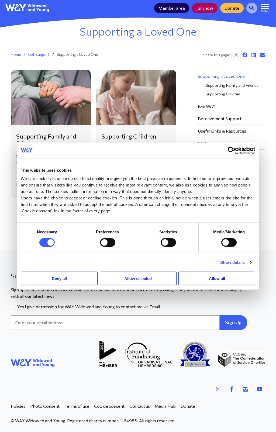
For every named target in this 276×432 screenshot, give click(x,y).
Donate (232, 8)
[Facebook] (244, 55)
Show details (232, 262)
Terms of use (76, 406)
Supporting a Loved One (221, 76)
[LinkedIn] (253, 55)
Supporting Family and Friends (46, 140)
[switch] (107, 242)
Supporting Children (129, 136)
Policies (18, 406)
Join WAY (207, 106)
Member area (171, 8)
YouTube (259, 389)
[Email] (262, 55)
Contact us (139, 406)
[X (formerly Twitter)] (236, 55)
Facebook (231, 389)
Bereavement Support (220, 118)
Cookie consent (109, 406)
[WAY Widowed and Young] (27, 8)
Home (16, 54)
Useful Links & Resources (222, 130)
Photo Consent (45, 406)
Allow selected (138, 278)
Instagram (245, 389)
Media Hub (165, 406)
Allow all (217, 278)
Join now (204, 8)
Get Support (39, 54)
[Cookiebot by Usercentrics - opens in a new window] (231, 150)
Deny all (59, 278)
